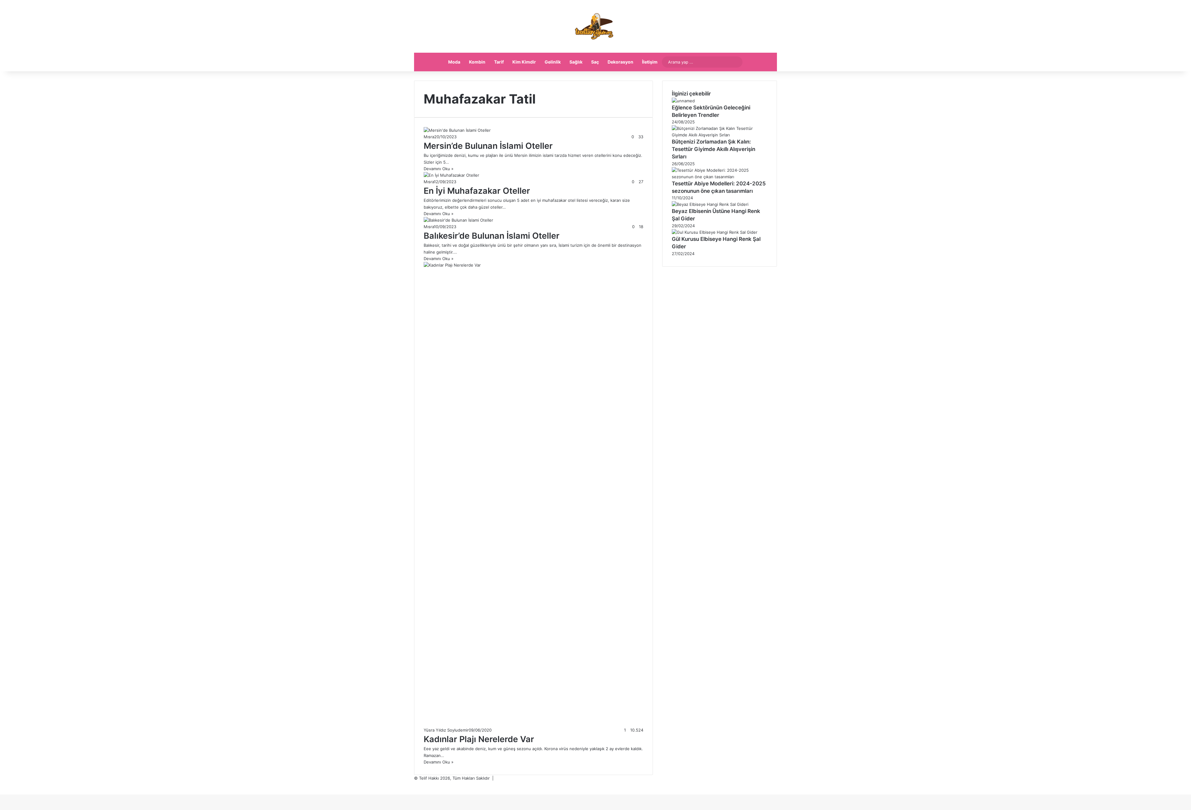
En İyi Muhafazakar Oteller (477, 191)
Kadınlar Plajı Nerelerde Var (479, 739)
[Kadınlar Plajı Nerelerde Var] (533, 265)
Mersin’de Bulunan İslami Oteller (488, 146)
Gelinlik (553, 61)
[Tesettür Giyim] (595, 26)
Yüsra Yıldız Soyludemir (446, 730)
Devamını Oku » (438, 168)
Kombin (477, 61)
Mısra (429, 136)
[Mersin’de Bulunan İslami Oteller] (457, 130)
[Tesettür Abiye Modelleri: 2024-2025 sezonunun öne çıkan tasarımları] (719, 176)
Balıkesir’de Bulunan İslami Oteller (492, 236)
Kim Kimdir (524, 61)
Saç (595, 61)
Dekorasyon (620, 61)
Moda (454, 61)
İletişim (650, 61)
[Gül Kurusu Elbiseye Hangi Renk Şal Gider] (714, 232)
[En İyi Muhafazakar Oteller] (451, 175)
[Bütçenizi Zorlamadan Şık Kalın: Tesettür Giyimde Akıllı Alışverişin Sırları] (719, 134)
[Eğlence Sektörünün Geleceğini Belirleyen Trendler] (683, 100)
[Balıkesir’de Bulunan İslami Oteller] (458, 220)
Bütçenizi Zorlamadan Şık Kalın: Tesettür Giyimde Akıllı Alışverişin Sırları (713, 149)
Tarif (499, 61)
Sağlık (575, 61)
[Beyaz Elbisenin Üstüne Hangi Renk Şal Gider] (710, 204)
